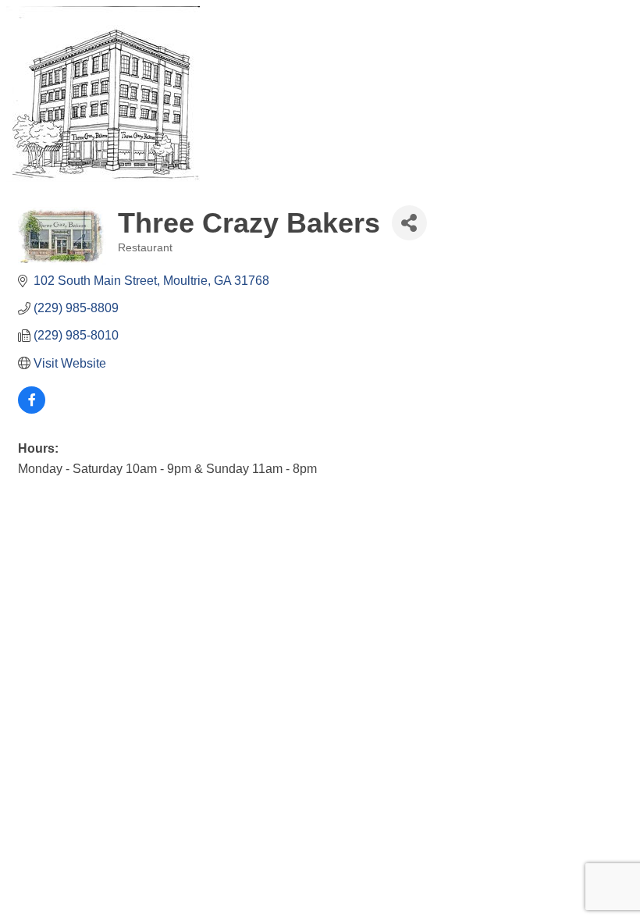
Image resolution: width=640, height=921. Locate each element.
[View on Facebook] (31, 409)
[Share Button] (409, 222)
